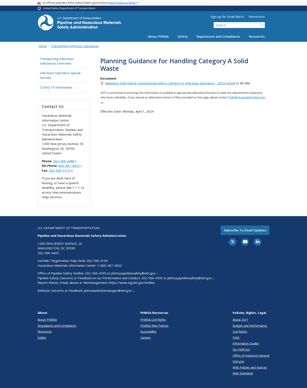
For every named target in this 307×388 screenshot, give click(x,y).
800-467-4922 (69, 166)
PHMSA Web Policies (154, 326)
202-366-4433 (48, 253)
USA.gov (238, 361)
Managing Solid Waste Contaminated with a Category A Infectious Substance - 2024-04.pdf (170, 83)
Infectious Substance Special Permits (60, 75)
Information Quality (246, 343)
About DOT (240, 320)
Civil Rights (240, 331)
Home (42, 46)
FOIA (236, 338)
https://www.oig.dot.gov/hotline (132, 282)
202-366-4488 (63, 161)
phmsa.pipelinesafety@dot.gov (133, 273)
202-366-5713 (59, 170)
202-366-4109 (97, 261)
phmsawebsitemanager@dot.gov (108, 290)
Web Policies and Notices (250, 367)
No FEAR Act (241, 349)
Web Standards (243, 373)
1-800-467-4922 (109, 265)
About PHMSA (158, 36)
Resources (257, 36)
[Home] (79, 23)
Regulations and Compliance (218, 36)
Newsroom (257, 16)
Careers (145, 338)
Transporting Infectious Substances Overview (57, 61)
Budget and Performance (250, 326)
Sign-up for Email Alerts (227, 16)
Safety (183, 36)
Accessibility (148, 331)
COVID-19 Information (56, 87)
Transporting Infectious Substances (75, 46)
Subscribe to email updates (245, 230)
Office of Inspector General (251, 356)
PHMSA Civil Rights (153, 320)
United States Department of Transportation (69, 8)
